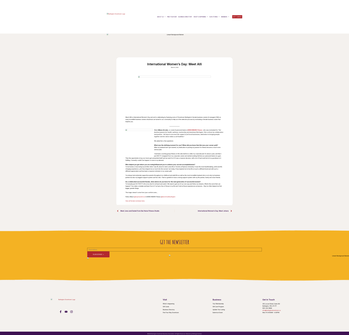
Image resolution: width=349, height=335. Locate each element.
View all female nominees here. (135, 201)
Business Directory (185, 17)
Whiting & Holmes (197, 333)
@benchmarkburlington (168, 197)
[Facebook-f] (60, 311)
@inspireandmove (139, 197)
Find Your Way (172, 17)
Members (224, 17)
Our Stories (213, 17)
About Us (160, 17)
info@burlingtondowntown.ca (271, 310)
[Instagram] (71, 311)
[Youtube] (66, 311)
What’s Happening (200, 17)
